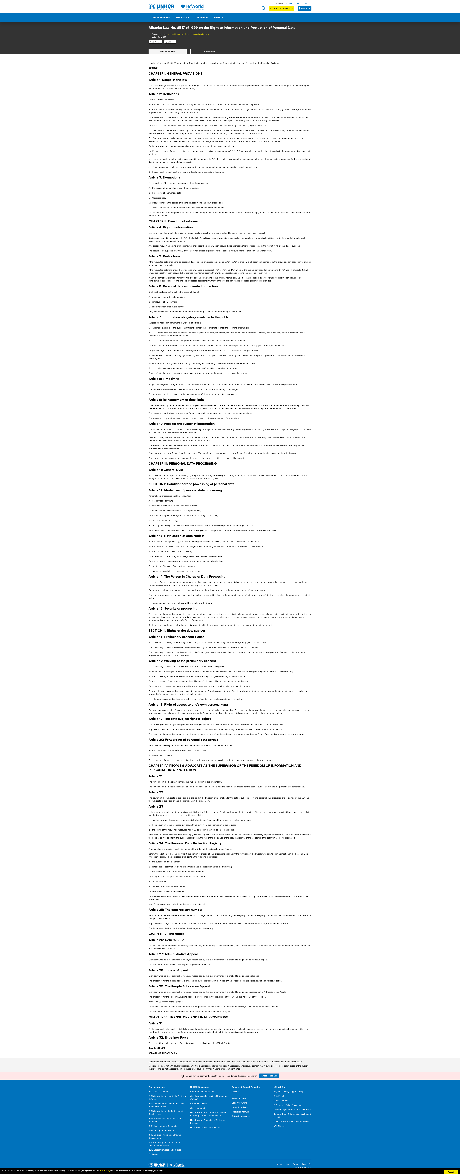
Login (304, 8)
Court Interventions (199, 1108)
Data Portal (278, 1096)
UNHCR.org (279, 1125)
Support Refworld (283, 8)
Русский (308, 3)
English (289, 3)
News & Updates (239, 1107)
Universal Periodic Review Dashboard (291, 1121)
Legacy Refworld (239, 1102)
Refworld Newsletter (241, 1116)
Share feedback (269, 1075)
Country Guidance (198, 1103)
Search (264, 8)
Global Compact (280, 1100)
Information (209, 51)
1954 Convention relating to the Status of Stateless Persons (166, 1105)
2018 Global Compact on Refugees (165, 1149)
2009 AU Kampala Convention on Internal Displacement (164, 1144)
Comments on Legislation (202, 1091)
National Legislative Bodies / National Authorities (188, 34)
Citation (155, 41)
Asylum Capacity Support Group (288, 1091)
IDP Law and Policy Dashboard (287, 1105)
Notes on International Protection (205, 1127)
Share (170, 41)
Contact (279, 1164)
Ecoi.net (235, 1091)
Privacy (295, 1164)
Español (298, 3)
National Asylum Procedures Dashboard (292, 1109)
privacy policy (105, 1171)
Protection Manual (240, 1111)
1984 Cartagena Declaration (161, 1130)
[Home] (176, 7)
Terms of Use (306, 1164)
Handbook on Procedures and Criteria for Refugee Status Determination (208, 1114)
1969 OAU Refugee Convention (163, 1125)
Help (287, 1164)
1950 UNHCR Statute (158, 1091)
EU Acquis (153, 1154)
